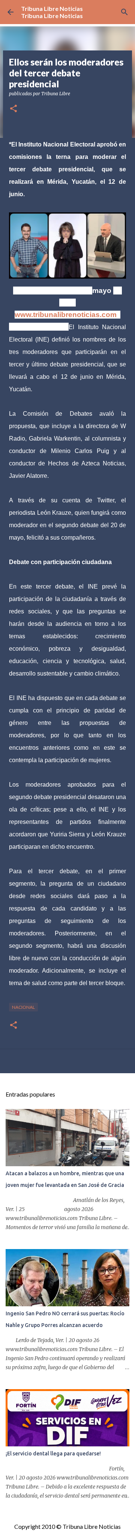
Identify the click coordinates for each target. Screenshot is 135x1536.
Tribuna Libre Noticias (52, 8)
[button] (13, 109)
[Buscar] (124, 12)
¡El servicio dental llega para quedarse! (53, 1454)
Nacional (23, 1007)
